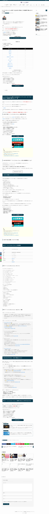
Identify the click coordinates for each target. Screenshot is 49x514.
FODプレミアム (10, 63)
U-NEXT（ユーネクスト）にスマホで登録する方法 (11, 153)
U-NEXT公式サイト (18, 85)
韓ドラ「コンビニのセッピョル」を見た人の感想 (9, 320)
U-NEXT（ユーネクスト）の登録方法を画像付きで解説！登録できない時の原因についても (21, 426)
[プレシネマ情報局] (24, 2)
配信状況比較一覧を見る (17, 171)
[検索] (46, 0)
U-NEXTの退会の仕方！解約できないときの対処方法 (11, 155)
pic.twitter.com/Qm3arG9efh (17, 370)
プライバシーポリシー (20, 511)
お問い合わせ (28, 511)
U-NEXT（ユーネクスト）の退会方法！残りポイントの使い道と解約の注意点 (20, 432)
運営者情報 (25, 511)
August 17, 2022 (13, 328)
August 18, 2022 (17, 345)
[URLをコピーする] (31, 444)
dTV (10, 58)
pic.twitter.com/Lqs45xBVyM (10, 380)
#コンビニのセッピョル (7, 322)
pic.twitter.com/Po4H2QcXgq (26, 344)
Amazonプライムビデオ (10, 56)
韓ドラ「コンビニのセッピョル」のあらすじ (9, 312)
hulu (10, 55)
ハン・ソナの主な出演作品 (6, 299)
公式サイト (13, 258)
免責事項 (16, 511)
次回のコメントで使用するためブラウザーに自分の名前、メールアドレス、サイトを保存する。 (15, 501)
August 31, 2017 (14, 387)
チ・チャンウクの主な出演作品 (7, 291)
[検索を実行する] (46, 10)
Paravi (10, 61)
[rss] (45, 0)
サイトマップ (32, 511)
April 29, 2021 (23, 372)
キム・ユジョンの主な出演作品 (7, 284)
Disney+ (10, 53)
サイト (4, 498)
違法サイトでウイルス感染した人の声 (8, 367)
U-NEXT (10, 50)
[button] (4, 444)
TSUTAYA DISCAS (10, 66)
